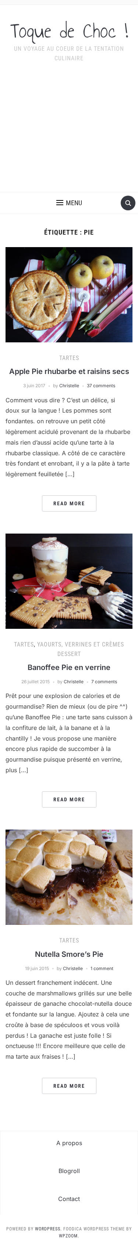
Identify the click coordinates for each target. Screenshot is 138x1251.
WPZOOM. (69, 1235)
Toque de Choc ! (69, 31)
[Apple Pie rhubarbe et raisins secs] (69, 294)
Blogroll (69, 1171)
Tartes (69, 357)
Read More (69, 503)
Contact (69, 1198)
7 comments (104, 681)
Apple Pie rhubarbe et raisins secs (69, 371)
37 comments (101, 385)
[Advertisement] (69, 132)
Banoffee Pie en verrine (69, 667)
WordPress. (48, 1229)
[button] (69, 203)
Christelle (69, 385)
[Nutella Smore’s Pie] (69, 876)
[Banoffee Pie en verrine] (69, 580)
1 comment (102, 968)
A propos (69, 1143)
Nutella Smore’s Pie (69, 954)
